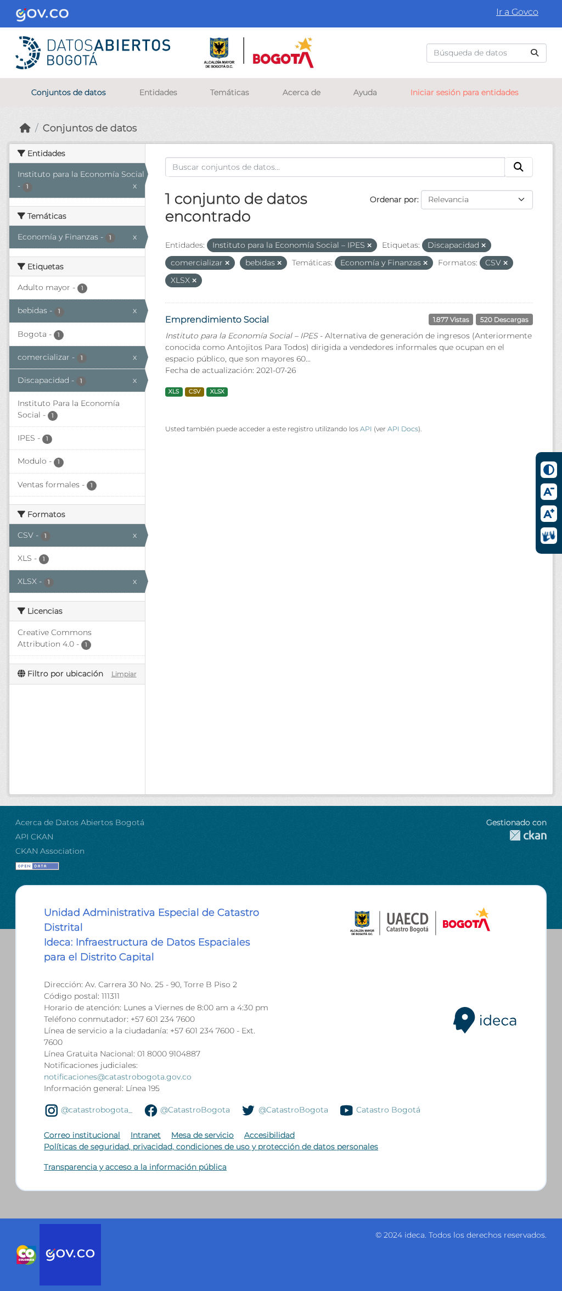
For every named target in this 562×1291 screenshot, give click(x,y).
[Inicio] (25, 127)
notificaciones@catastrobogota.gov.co (118, 1077)
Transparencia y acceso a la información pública (135, 1167)
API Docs (402, 429)
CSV (194, 391)
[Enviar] (535, 53)
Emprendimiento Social (217, 319)
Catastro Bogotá (388, 1110)
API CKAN (34, 837)
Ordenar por (393, 199)
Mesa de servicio (202, 1135)
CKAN (516, 835)
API (366, 429)
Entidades (158, 92)
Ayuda (365, 92)
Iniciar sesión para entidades (465, 92)
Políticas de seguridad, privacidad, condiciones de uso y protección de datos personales (211, 1146)
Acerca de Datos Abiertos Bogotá (79, 822)
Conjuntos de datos (68, 92)
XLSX (217, 391)
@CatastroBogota (195, 1110)
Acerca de (302, 92)
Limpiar (124, 674)
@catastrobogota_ (96, 1110)
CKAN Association (50, 851)
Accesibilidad (269, 1135)
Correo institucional (82, 1135)
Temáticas (229, 92)
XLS (173, 391)
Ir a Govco (517, 12)
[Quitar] (369, 245)
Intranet (146, 1135)
